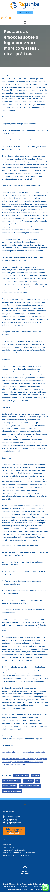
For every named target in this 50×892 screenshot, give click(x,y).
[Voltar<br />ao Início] (25, 867)
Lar (37, 780)
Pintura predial (9, 786)
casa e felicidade (21, 775)
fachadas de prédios (11, 780)
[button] (25, 22)
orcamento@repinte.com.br (14, 850)
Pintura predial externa (30, 786)
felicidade (28, 780)
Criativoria (38, 889)
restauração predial (12, 791)
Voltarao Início (25, 873)
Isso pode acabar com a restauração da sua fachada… (24, 752)
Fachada (35, 775)
